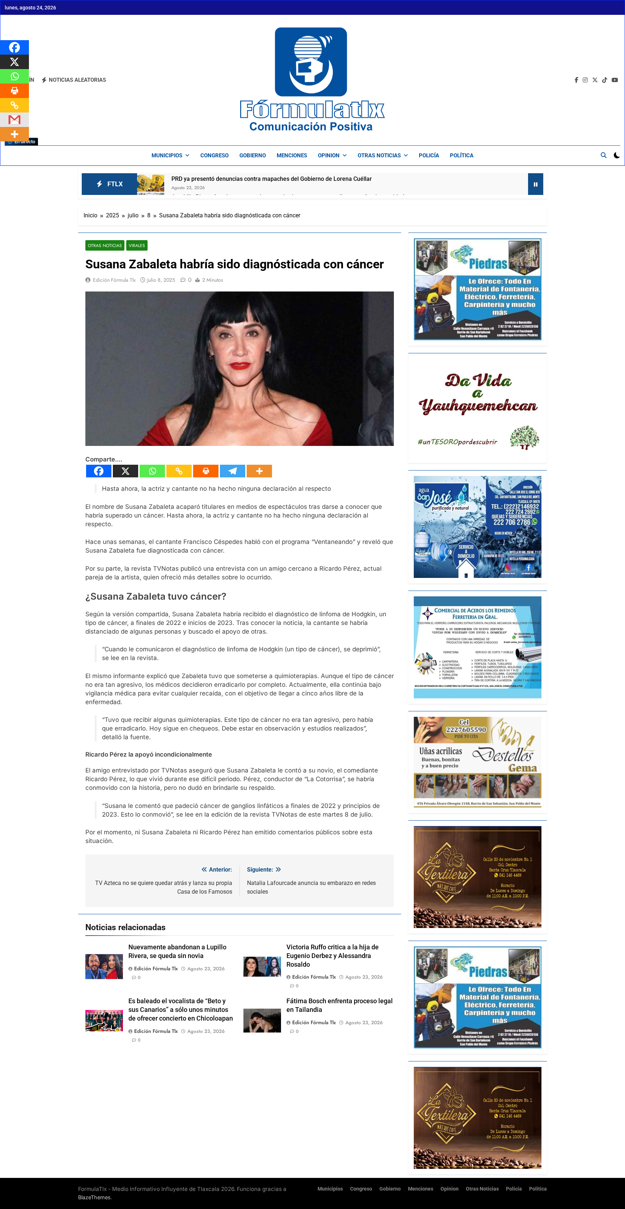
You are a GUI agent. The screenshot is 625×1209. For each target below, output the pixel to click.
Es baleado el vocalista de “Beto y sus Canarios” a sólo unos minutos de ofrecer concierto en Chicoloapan (180, 1009)
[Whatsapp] (152, 471)
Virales (137, 245)
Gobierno (252, 155)
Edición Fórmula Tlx (114, 280)
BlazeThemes (94, 1197)
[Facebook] (98, 471)
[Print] (205, 471)
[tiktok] (604, 80)
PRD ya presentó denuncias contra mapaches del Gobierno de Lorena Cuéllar (271, 178)
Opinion (329, 155)
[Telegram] (232, 471)
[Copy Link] (179, 471)
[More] (259, 471)
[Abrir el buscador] (604, 155)
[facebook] (577, 80)
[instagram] (585, 80)
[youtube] (614, 80)
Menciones (292, 155)
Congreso (214, 155)
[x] (595, 80)
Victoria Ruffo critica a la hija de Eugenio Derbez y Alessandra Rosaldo (332, 956)
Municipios (167, 155)
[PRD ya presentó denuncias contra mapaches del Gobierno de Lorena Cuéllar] (150, 183)
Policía (429, 155)
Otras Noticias (379, 155)
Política (461, 155)
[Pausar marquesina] (535, 184)
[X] (125, 471)
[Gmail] (14, 119)
